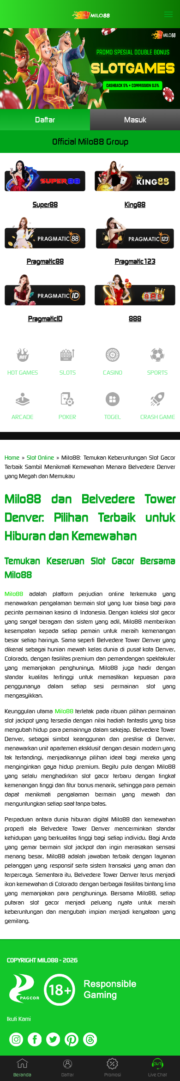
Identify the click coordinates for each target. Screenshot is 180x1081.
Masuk (135, 120)
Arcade (22, 417)
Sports (157, 373)
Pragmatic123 (135, 261)
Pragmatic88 (45, 261)
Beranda (22, 1075)
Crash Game (157, 417)
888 (135, 318)
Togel (112, 417)
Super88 (45, 204)
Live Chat (157, 1075)
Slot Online (40, 458)
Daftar (45, 120)
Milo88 (14, 594)
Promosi (112, 1075)
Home (12, 458)
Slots (68, 373)
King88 (135, 204)
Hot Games (22, 373)
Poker (67, 417)
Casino (112, 373)
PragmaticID (45, 318)
